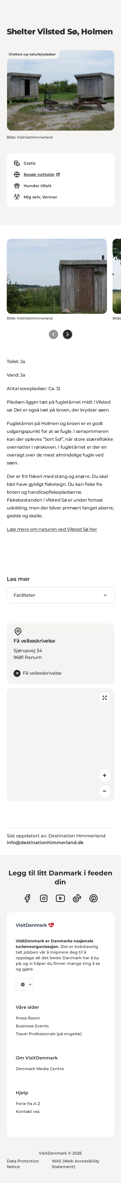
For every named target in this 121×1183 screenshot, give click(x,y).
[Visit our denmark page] (27, 898)
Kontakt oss (28, 1111)
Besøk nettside (39, 174)
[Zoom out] (104, 791)
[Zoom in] (104, 775)
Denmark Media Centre (40, 1068)
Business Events (32, 1025)
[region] (60, 744)
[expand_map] (104, 698)
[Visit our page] (44, 898)
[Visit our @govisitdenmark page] (77, 898)
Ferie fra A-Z (28, 1103)
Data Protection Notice (23, 1164)
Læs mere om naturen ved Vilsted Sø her (52, 529)
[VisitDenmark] (35, 925)
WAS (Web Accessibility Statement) (75, 1164)
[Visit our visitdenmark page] (60, 898)
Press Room (28, 1018)
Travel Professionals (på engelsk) (49, 1033)
